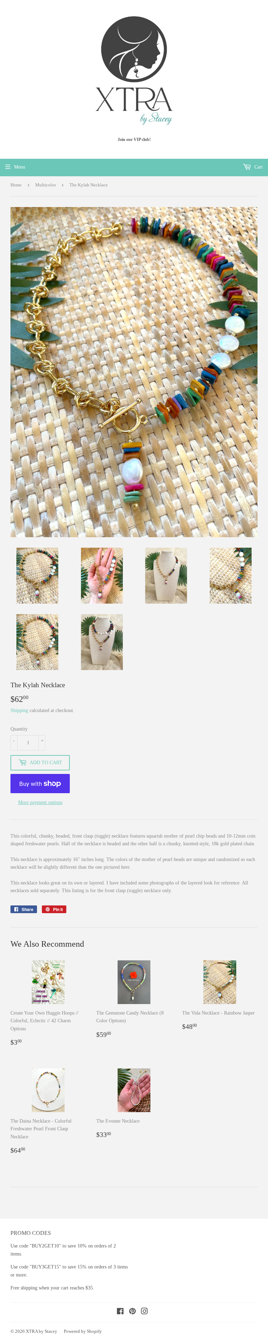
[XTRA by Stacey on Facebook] (120, 1312)
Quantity (19, 729)
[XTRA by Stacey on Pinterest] (132, 1312)
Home (16, 184)
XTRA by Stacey (41, 1331)
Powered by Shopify (83, 1331)
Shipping (19, 710)
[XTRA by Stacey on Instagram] (144, 1312)
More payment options (40, 802)
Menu (19, 167)
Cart (258, 167)
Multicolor (45, 184)
